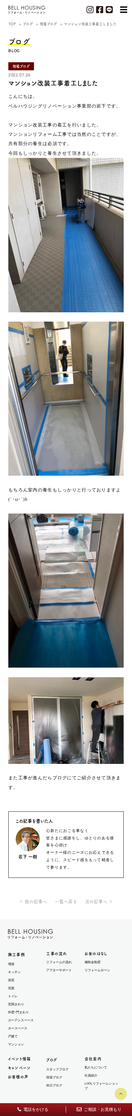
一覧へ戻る (66, 901)
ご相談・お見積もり (102, 1109)
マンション (16, 1044)
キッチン (14, 972)
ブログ (51, 1060)
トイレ (13, 996)
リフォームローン (97, 970)
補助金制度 (93, 962)
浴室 (11, 980)
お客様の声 (18, 1077)
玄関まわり (16, 1004)
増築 (11, 964)
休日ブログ (54, 1085)
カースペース (17, 1028)
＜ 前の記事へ (33, 901)
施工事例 (16, 954)
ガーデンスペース (21, 1020)
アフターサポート (59, 970)
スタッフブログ (57, 1069)
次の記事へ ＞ (99, 901)
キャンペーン (19, 1068)
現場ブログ (54, 1077)
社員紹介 (91, 1075)
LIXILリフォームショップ (101, 1086)
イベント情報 (19, 1059)
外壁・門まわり (18, 1012)
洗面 (11, 988)
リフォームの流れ (59, 962)
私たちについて (96, 1067)
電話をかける (35, 1109)
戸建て (13, 1036)
